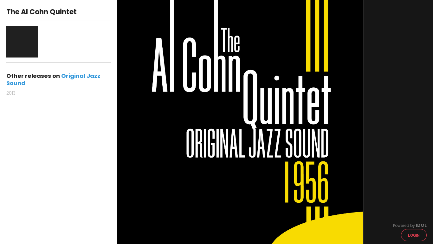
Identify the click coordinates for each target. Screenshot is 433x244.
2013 (11, 93)
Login (414, 235)
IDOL (421, 225)
